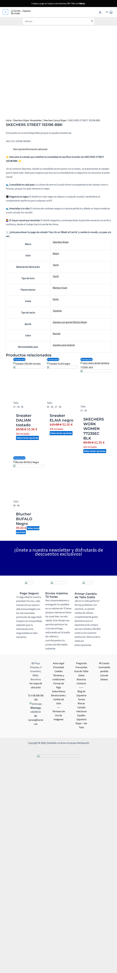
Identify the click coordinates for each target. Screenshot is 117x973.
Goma (55, 299)
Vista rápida (29, 393)
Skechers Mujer (61, 242)
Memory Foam (60, 287)
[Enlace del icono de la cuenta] (100, 12)
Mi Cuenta (104, 663)
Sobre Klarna (58, 691)
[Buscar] (92, 21)
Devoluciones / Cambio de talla (58, 699)
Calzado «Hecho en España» (81, 711)
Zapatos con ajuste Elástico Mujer (70, 322)
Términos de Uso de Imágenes (58, 715)
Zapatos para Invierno (64, 345)
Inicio (8, 120)
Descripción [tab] (19, 149)
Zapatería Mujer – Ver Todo (81, 723)
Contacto (81, 683)
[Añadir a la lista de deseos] (7, 145)
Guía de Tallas (81, 671)
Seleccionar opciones (27, 437)
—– (58, 707)
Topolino (57, 310)
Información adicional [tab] (36, 149)
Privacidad (58, 667)
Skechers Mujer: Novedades (27, 120)
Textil (56, 264)
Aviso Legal (58, 663)
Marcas (81, 703)
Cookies (58, 671)
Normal (56, 333)
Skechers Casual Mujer (54, 120)
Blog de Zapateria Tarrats (81, 695)
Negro (56, 253)
